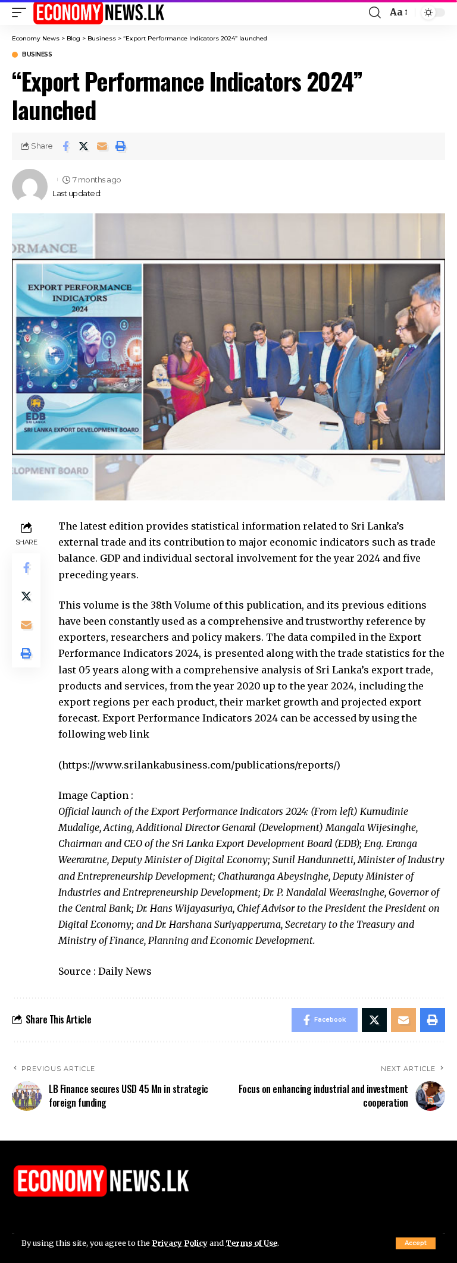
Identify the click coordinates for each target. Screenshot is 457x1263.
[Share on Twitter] (84, 146)
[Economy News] (98, 12)
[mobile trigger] (22, 12)
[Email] (102, 146)
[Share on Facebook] (65, 146)
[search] (375, 12)
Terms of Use (251, 1243)
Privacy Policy (180, 1243)
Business (37, 55)
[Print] (120, 146)
